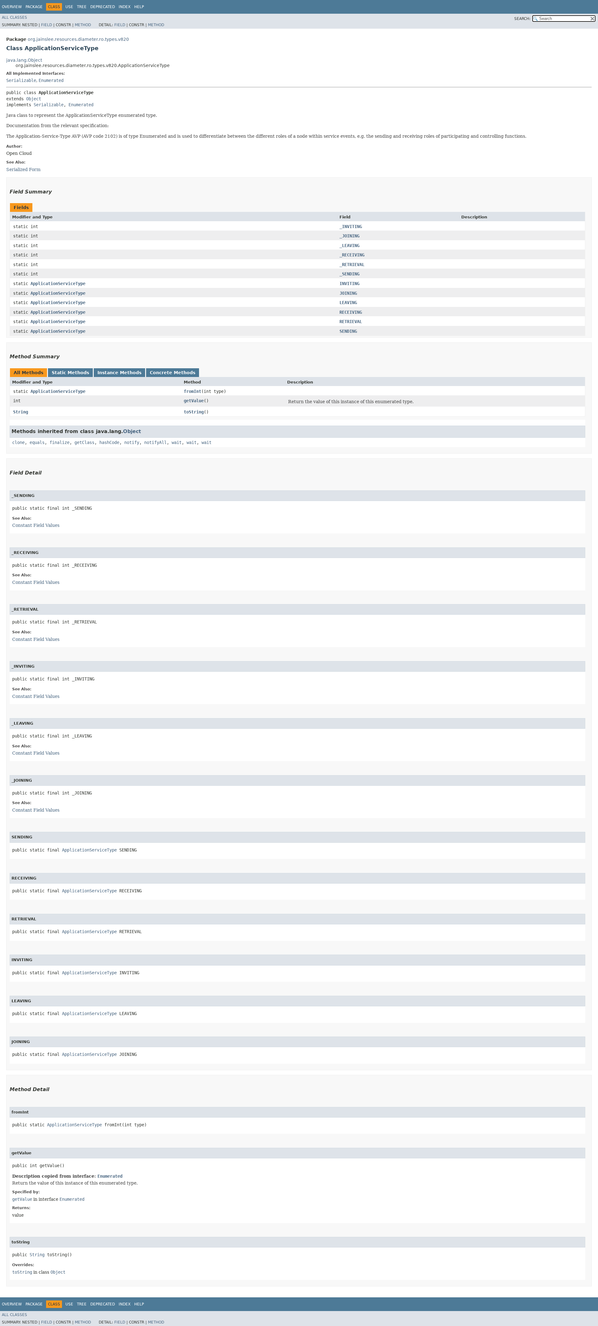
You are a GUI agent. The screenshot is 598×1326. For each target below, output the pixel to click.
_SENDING (349, 273)
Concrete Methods (172, 372)
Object (33, 98)
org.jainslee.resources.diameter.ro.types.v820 (78, 39)
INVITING (349, 283)
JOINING (348, 293)
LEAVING (348, 302)
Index (125, 7)
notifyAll (155, 442)
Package (34, 7)
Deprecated (102, 7)
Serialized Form (23, 169)
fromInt (192, 391)
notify (131, 442)
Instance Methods (119, 372)
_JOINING (349, 235)
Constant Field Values (35, 525)
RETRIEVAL (350, 321)
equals (37, 442)
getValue (194, 400)
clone (18, 442)
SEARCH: (522, 19)
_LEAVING (349, 245)
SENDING (348, 331)
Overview (12, 7)
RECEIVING (350, 312)
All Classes (14, 17)
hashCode (109, 442)
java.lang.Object (24, 60)
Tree (82, 7)
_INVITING (350, 226)
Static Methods (70, 372)
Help (139, 7)
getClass (84, 442)
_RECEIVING (351, 254)
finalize (59, 442)
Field (46, 25)
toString (194, 411)
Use (69, 7)
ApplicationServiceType (58, 283)
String (20, 411)
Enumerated (51, 80)
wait (177, 442)
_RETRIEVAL (351, 264)
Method (83, 25)
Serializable (21, 80)
